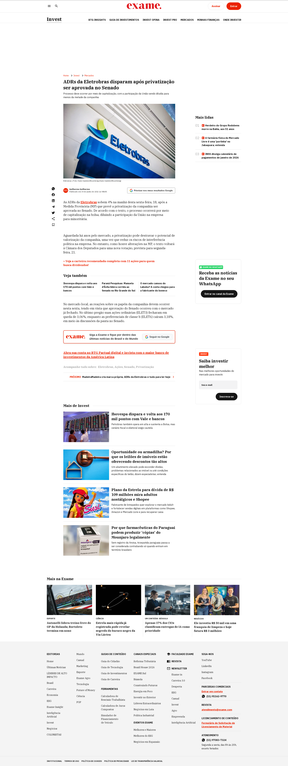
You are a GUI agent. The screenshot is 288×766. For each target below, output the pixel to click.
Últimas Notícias (56, 667)
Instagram (207, 672)
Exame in (177, 674)
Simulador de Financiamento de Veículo (109, 719)
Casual (80, 660)
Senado (129, 367)
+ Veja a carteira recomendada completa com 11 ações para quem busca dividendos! (108, 263)
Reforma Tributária (145, 661)
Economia (52, 694)
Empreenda (178, 716)
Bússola (163, 618)
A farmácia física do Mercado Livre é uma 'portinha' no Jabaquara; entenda (220, 141)
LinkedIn (207, 666)
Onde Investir (232, 19)
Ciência (80, 696)
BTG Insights (97, 19)
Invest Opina (151, 19)
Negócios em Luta (144, 709)
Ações (118, 367)
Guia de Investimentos (124, 19)
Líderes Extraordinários (147, 703)
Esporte (80, 672)
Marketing (82, 666)
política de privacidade (116, 761)
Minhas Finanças (208, 19)
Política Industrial (144, 715)
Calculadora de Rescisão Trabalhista (113, 698)
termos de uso (71, 761)
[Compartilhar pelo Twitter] (53, 213)
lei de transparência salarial (147, 761)
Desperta (177, 686)
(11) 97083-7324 (216, 740)
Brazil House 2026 (144, 667)
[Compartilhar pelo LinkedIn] (53, 201)
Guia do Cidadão (110, 661)
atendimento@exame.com (217, 709)
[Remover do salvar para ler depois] (53, 225)
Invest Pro (170, 19)
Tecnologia (82, 684)
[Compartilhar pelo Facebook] (53, 194)
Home (66, 75)
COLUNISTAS (54, 734)
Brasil (50, 682)
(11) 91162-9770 (216, 696)
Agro (174, 710)
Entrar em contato (212, 691)
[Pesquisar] (56, 6)
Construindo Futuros (145, 685)
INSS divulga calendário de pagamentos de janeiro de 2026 (220, 155)
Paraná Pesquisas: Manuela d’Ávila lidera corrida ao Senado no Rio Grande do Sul (118, 287)
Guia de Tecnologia (112, 667)
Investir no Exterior (145, 697)
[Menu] (49, 6)
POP (78, 702)
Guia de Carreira (110, 679)
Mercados (187, 19)
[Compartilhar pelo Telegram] (53, 207)
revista (177, 661)
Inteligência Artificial (53, 714)
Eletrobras (89, 202)
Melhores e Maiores (145, 729)
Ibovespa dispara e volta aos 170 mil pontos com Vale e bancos (80, 287)
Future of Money (85, 690)
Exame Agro (83, 678)
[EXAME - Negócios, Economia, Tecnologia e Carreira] (144, 6)
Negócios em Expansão (147, 741)
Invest (54, 19)
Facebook (207, 678)
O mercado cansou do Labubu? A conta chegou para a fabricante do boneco (157, 287)
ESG (49, 700)
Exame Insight (55, 706)
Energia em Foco (143, 691)
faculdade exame (183, 654)
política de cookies (91, 761)
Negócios (52, 728)
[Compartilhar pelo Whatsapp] (53, 188)
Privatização (145, 367)
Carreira (51, 688)
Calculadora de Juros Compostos (113, 707)
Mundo (80, 654)
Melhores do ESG (143, 735)
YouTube (207, 660)
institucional (54, 761)
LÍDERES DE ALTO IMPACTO (57, 675)
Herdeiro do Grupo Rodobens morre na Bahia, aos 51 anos (220, 127)
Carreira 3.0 (178, 680)
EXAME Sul (140, 673)
